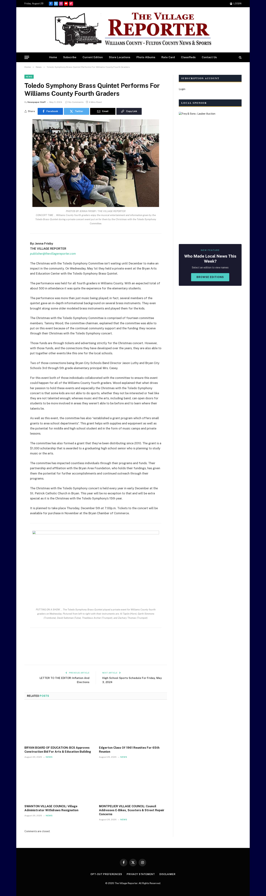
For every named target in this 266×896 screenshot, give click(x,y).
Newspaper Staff (37, 102)
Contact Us (209, 57)
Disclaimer (167, 874)
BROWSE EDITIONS (210, 277)
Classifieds (188, 57)
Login (182, 89)
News (29, 77)
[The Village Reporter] (133, 30)
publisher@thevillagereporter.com (53, 253)
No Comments (76, 102)
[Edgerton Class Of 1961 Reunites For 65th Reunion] (133, 724)
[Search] (240, 57)
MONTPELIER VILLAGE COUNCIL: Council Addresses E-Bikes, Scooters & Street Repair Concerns (131, 810)
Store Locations (119, 57)
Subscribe (69, 57)
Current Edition (93, 57)
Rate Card (168, 57)
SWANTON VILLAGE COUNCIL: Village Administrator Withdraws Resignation (51, 808)
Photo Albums (145, 57)
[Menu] (26, 57)
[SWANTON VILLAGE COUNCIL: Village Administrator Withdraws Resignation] (58, 782)
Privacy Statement (141, 874)
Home (53, 57)
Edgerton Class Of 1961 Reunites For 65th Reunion (129, 749)
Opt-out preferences (106, 874)
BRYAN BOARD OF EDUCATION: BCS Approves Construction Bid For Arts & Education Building (57, 749)
